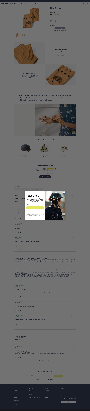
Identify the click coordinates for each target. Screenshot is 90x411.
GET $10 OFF (35, 207)
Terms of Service (28, 215)
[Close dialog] (64, 193)
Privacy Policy (41, 214)
